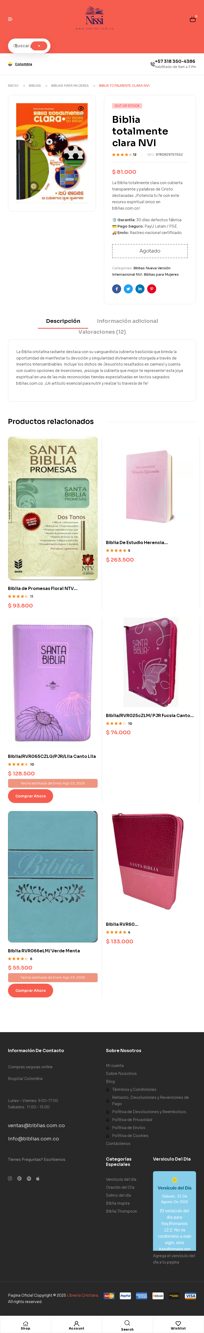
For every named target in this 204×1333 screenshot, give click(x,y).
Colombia (23, 64)
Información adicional (127, 321)
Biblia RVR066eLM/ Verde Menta (44, 951)
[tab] (63, 323)
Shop (26, 1328)
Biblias (35, 86)
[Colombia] (10, 64)
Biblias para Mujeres (70, 86)
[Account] (76, 1323)
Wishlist (178, 1328)
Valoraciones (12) (102, 332)
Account (76, 1328)
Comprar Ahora (30, 796)
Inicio (13, 86)
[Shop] (25, 1323)
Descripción (63, 321)
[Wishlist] (178, 1323)
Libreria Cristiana (82, 1295)
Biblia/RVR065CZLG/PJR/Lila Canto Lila (52, 756)
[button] (81, 112)
